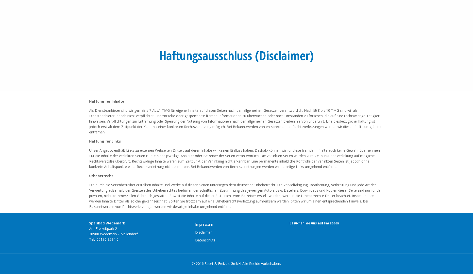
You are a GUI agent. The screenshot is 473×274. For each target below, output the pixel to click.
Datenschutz (205, 240)
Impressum (204, 224)
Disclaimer (203, 232)
